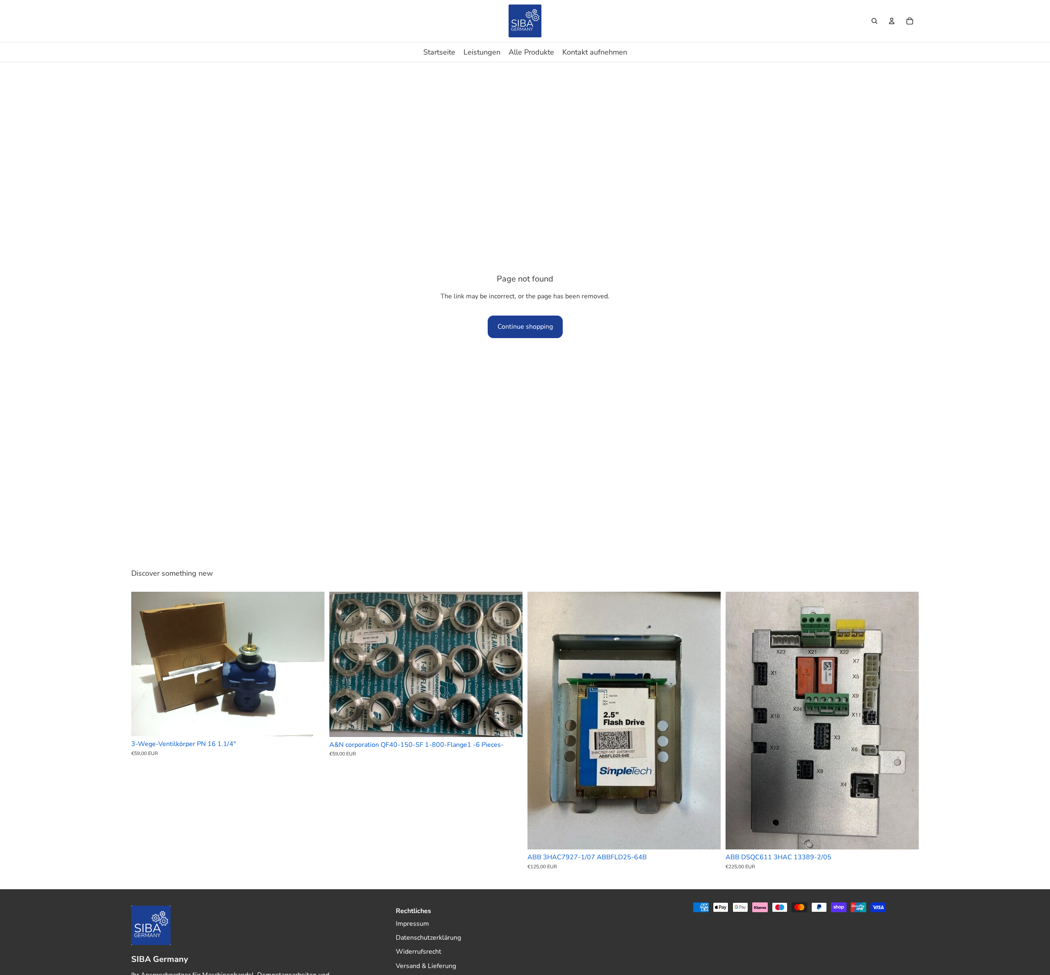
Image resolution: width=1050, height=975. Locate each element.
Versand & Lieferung (426, 965)
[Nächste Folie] (312, 664)
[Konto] (892, 21)
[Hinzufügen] (311, 723)
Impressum (412, 923)
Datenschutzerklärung (428, 937)
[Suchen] (874, 21)
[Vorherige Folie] (143, 664)
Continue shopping (525, 326)
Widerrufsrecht (418, 952)
